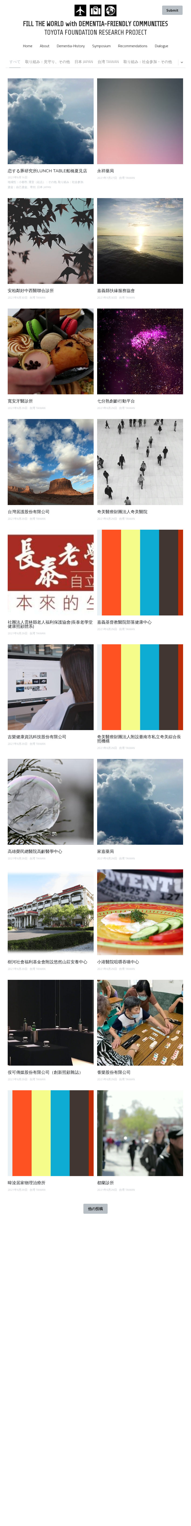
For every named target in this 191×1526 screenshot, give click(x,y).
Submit (172, 10)
